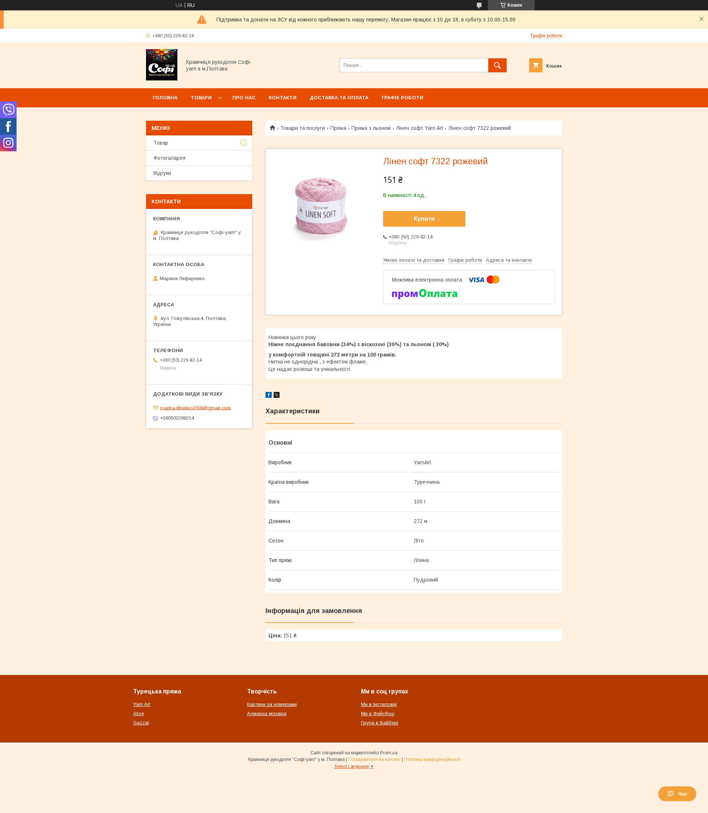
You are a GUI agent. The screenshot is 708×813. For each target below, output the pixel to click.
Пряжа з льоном (371, 128)
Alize (138, 713)
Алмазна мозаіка (267, 713)
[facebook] (269, 396)
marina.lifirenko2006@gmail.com (195, 407)
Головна (165, 97)
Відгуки (162, 173)
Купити (424, 219)
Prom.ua (389, 752)
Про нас (244, 97)
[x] (277, 396)
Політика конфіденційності (432, 759)
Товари (201, 97)
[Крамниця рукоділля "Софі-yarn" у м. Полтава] (161, 79)
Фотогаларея (169, 158)
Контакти (282, 97)
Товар (160, 143)
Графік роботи (402, 97)
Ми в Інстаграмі (379, 704)
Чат (682, 794)
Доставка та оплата (339, 97)
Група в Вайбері (379, 723)
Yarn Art (141, 704)
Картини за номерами (272, 704)
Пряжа (338, 128)
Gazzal (141, 723)
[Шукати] (497, 65)
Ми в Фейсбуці (378, 713)
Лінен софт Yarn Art (419, 128)
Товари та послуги (302, 128)
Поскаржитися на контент (374, 759)
